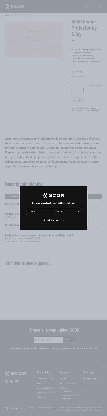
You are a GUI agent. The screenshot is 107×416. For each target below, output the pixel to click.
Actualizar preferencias (53, 220)
